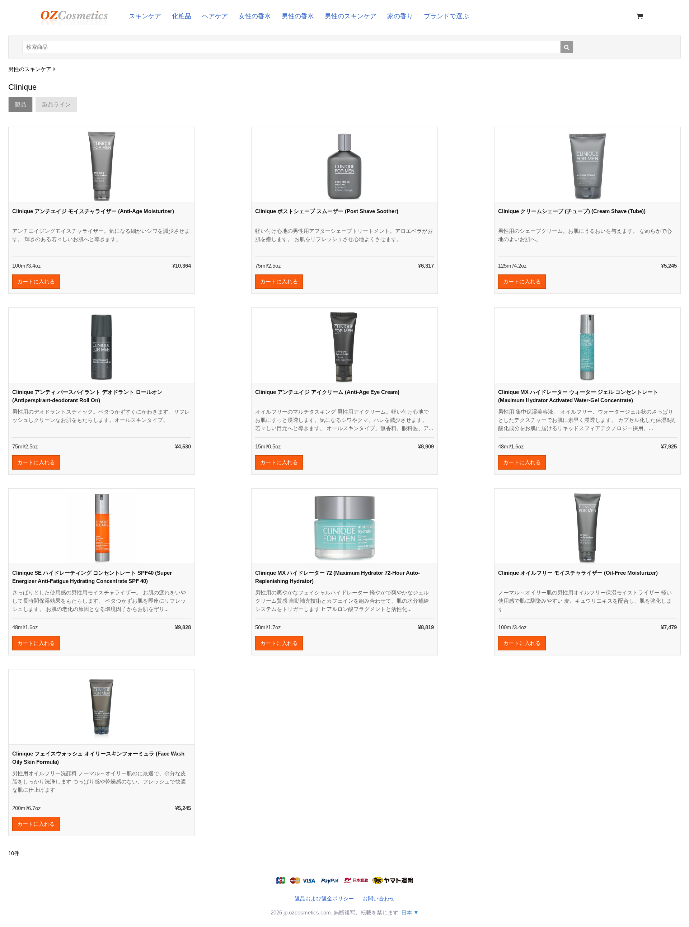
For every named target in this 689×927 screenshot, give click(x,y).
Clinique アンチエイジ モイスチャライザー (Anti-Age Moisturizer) (93, 211)
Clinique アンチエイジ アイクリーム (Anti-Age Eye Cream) (327, 392)
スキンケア (145, 16)
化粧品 (181, 16)
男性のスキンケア (350, 16)
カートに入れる (36, 281)
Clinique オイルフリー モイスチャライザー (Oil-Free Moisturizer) (578, 573)
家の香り (400, 16)
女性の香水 (255, 16)
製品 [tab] (20, 105)
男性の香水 (298, 16)
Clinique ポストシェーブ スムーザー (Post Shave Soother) (326, 211)
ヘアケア (215, 16)
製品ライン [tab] (56, 105)
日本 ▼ (410, 912)
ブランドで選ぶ (446, 16)
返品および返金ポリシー (324, 898)
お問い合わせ (378, 898)
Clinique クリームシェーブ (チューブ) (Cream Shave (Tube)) (572, 211)
